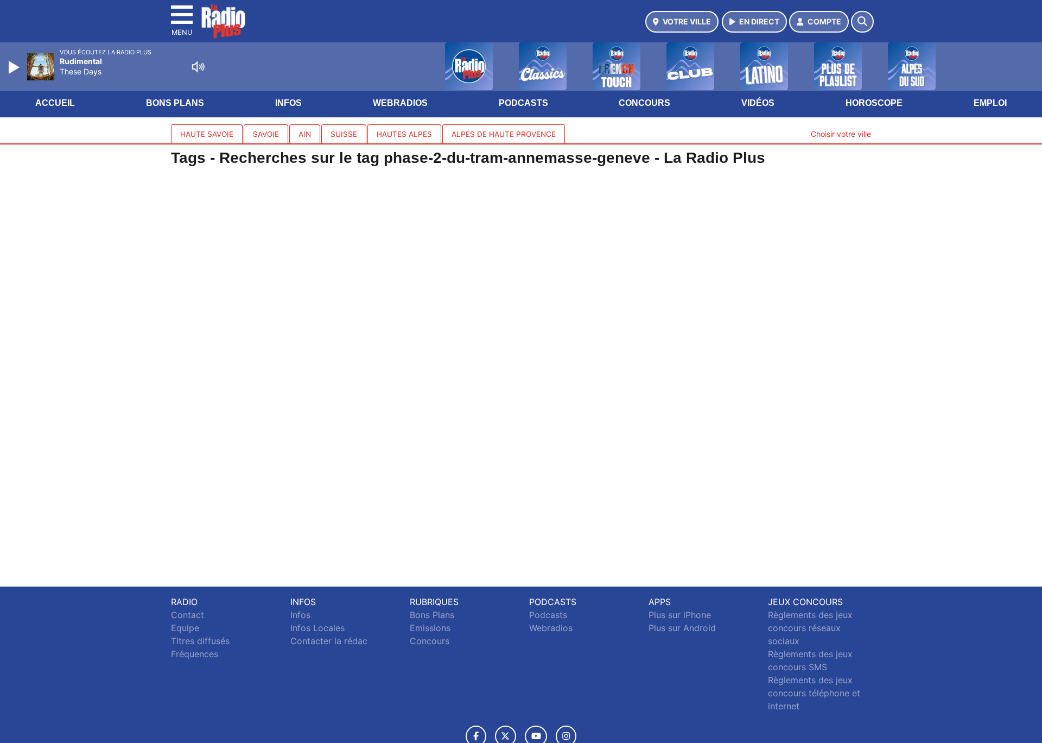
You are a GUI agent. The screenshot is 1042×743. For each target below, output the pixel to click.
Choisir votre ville (841, 133)
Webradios (400, 103)
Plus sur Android (682, 627)
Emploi (990, 103)
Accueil (55, 103)
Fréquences (194, 653)
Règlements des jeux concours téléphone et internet (814, 693)
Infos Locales (317, 627)
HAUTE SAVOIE (206, 134)
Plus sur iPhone (680, 614)
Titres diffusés (200, 640)
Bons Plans (175, 103)
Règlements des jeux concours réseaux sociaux (810, 627)
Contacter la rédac (328, 640)
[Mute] (198, 67)
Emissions (430, 627)
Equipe (185, 627)
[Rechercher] (862, 22)
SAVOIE (266, 134)
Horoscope (874, 103)
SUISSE (344, 134)
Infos (288, 103)
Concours (644, 103)
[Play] (15, 67)
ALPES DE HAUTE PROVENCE (504, 134)
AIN (304, 134)
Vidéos (757, 103)
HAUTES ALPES (404, 134)
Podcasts (523, 103)
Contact (187, 614)
